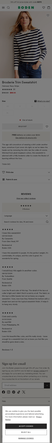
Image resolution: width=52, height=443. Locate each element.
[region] (26, 424)
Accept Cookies (26, 426)
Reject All (26, 432)
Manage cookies (26, 438)
